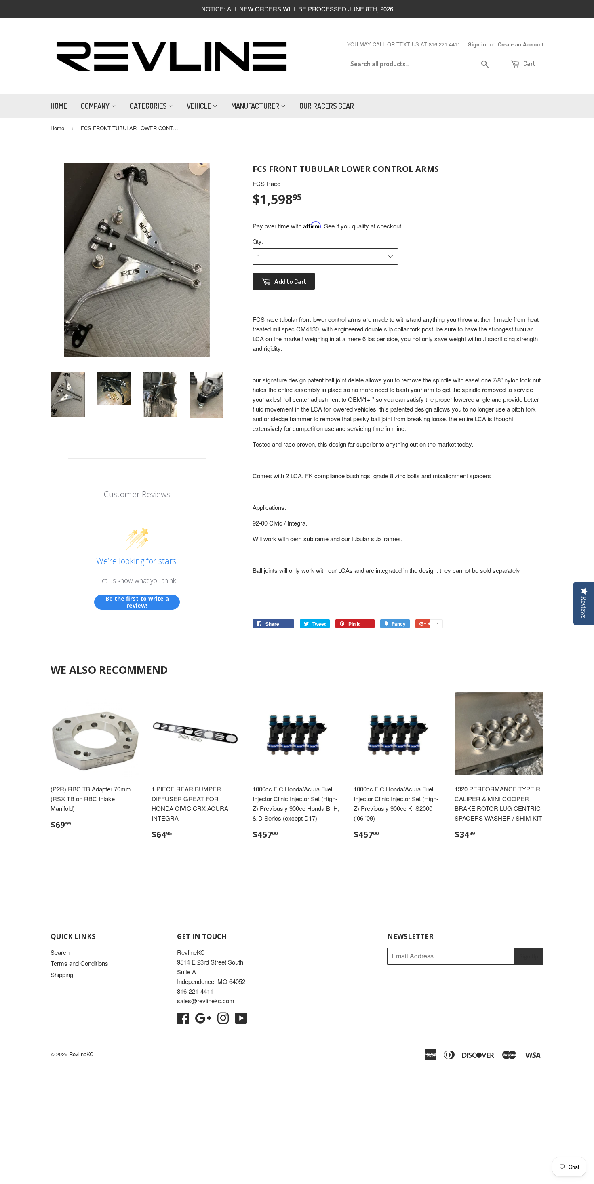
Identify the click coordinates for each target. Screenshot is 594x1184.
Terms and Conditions (79, 963)
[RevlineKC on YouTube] (241, 1020)
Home (59, 105)
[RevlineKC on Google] (203, 1020)
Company (96, 105)
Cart (528, 63)
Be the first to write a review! (137, 602)
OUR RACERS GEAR (326, 105)
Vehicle (200, 105)
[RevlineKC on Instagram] (223, 1020)
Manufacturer (256, 105)
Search (60, 952)
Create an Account (520, 44)
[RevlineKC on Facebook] (183, 1020)
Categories (149, 105)
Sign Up (528, 956)
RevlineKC (81, 1054)
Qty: (258, 241)
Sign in (477, 44)
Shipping (62, 974)
